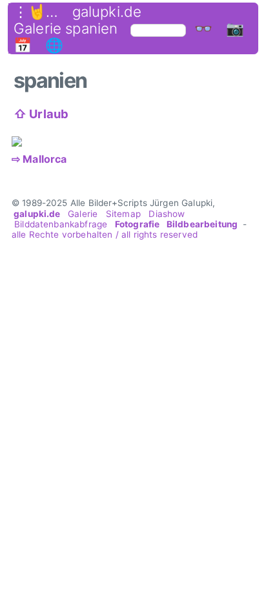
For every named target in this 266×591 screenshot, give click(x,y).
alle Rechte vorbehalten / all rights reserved (105, 234)
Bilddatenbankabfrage (61, 224)
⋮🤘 (30, 11)
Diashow (166, 214)
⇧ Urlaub (41, 114)
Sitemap (123, 214)
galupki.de (107, 11)
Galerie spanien (66, 28)
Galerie (82, 214)
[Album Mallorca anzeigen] (20, 141)
